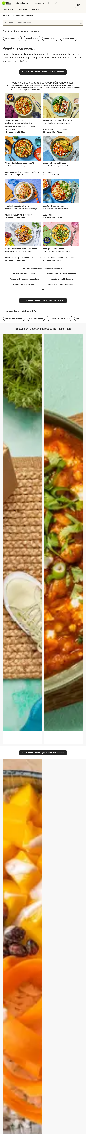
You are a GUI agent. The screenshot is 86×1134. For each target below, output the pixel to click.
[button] (12, 38)
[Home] (4, 15)
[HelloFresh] (7, 3)
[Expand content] (43, 289)
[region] (22, 737)
